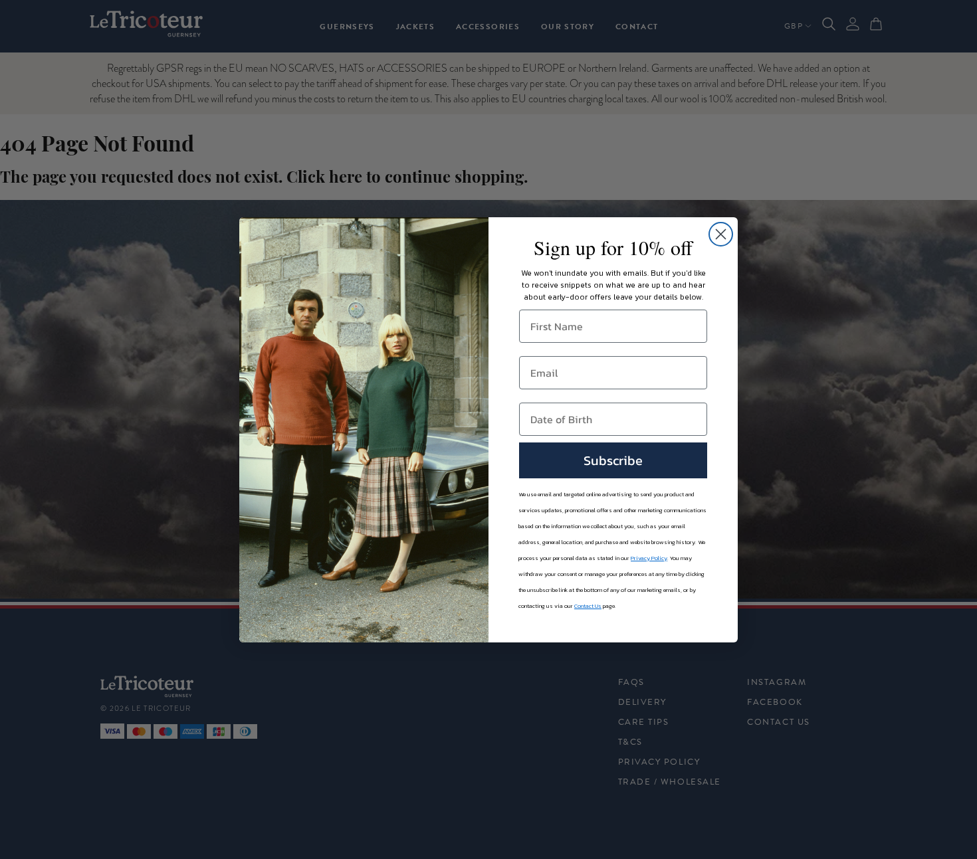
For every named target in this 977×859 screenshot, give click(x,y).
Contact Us (587, 606)
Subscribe (613, 460)
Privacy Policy (649, 558)
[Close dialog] (720, 234)
